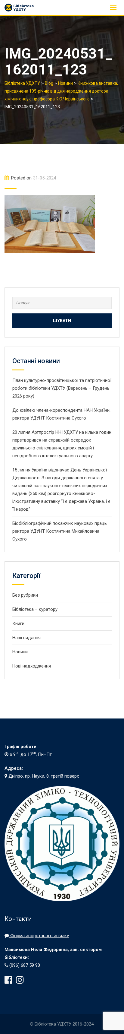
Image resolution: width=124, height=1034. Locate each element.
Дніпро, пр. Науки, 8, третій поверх (43, 776)
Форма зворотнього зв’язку (39, 935)
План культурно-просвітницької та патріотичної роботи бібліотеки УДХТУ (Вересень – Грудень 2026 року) (61, 388)
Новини (20, 652)
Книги (18, 623)
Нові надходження (31, 666)
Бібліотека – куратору (34, 609)
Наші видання (26, 637)
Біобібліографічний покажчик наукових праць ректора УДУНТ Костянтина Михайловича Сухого (59, 531)
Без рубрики (25, 595)
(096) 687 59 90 (24, 965)
